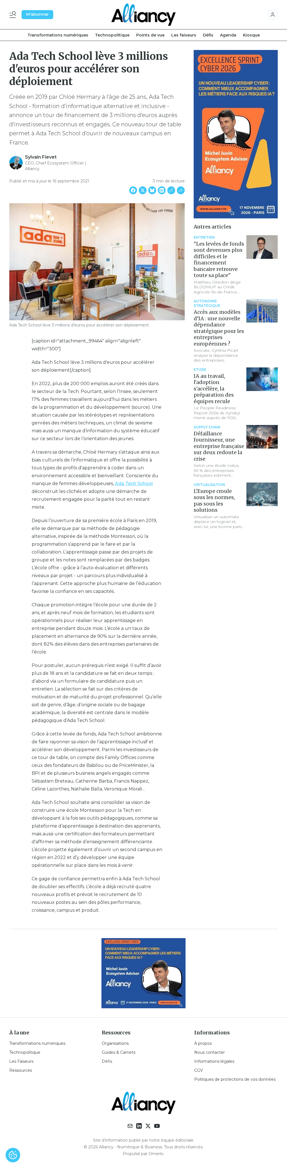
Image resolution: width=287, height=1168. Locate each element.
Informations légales (214, 1061)
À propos (203, 1043)
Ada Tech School (134, 483)
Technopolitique (112, 35)
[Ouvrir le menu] (13, 14)
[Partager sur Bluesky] (152, 190)
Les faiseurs (183, 35)
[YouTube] (157, 1126)
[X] (148, 1126)
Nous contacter (209, 1052)
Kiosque (251, 35)
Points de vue (150, 35)
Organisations (115, 1043)
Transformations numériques (57, 35)
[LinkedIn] (139, 1126)
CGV (198, 1070)
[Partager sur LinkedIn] (162, 190)
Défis (208, 35)
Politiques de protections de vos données (235, 1079)
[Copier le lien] (171, 190)
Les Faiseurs (21, 1061)
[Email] (130, 1126)
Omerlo (156, 1153)
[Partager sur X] (143, 190)
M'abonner (37, 14)
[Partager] (181, 190)
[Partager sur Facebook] (133, 190)
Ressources (20, 1070)
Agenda (228, 35)
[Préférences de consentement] (13, 1155)
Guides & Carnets (118, 1052)
